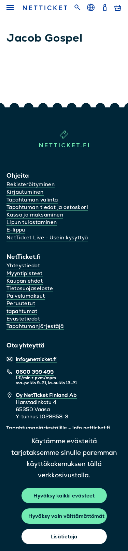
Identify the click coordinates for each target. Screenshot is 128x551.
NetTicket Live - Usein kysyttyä (47, 237)
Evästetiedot (23, 318)
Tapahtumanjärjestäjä (35, 326)
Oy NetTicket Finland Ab (46, 395)
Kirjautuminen (25, 192)
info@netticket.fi (36, 359)
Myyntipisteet (24, 273)
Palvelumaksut (25, 296)
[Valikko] (11, 8)
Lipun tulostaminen (31, 222)
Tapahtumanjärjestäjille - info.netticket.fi (58, 428)
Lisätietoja (64, 536)
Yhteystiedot (23, 265)
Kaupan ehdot (24, 281)
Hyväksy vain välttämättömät (66, 516)
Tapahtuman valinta (32, 199)
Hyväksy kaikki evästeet (64, 495)
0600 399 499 (35, 372)
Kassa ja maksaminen (34, 214)
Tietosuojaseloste (29, 288)
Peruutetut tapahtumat (22, 307)
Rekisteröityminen (30, 184)
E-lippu (15, 229)
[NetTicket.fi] (64, 146)
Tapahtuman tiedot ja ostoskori (47, 207)
